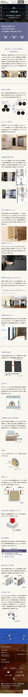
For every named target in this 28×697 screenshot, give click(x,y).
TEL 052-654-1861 (5, 687)
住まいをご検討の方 (6, 646)
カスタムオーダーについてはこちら (8, 293)
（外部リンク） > (22, 650)
